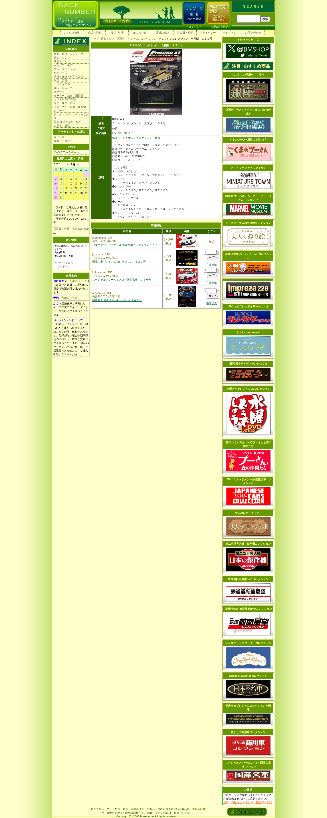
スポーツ (59, 91)
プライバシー (208, 32)
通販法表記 (162, 32)
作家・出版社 (62, 140)
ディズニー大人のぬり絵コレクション (248, 223)
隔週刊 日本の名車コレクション (248, 676)
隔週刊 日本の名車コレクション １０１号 (117, 300)
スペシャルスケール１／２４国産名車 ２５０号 (121, 279)
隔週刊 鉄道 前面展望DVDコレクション (248, 608)
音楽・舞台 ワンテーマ (68, 54)
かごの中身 (139, 32)
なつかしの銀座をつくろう (248, 74)
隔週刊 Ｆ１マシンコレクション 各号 (136, 138)
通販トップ (107, 38)
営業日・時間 (185, 32)
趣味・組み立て (63, 88)
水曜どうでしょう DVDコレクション (248, 388)
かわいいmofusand (248, 332)
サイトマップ (230, 32)
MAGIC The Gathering (67, 152)
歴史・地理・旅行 (64, 103)
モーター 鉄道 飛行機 (68, 95)
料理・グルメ (62, 72)
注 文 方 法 (117, 32)
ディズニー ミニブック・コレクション (248, 643)
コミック (193, 26)
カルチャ (59, 110)
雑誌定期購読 (220, 26)
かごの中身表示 (63, 263)
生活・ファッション (66, 69)
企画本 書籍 (62, 125)
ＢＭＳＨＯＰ (120, 809)
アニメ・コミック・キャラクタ (71, 116)
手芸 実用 (60, 80)
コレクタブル (62, 84)
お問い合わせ (253, 32)
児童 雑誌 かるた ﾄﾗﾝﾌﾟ (67, 121)
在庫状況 (211, 264)
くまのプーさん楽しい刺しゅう (248, 139)
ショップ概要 (72, 32)
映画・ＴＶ (60, 61)
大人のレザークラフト (248, 513)
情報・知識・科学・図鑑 (68, 76)
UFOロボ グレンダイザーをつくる (248, 306)
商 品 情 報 (94, 32)
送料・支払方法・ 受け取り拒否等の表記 (247, 802)
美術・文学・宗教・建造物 (70, 106)
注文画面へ (61, 266)
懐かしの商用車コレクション (248, 732)
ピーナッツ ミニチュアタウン (248, 168)
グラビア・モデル (64, 65)
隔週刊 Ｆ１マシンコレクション (137, 38)
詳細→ (82, 158)
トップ (95, 38)
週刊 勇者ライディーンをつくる (248, 363)
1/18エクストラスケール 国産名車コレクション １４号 (125, 245)
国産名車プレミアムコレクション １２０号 (119, 261)
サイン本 (59, 137)
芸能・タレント (63, 57)
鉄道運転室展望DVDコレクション (248, 579)
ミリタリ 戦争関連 (65, 99)
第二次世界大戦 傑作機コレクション (248, 543)
